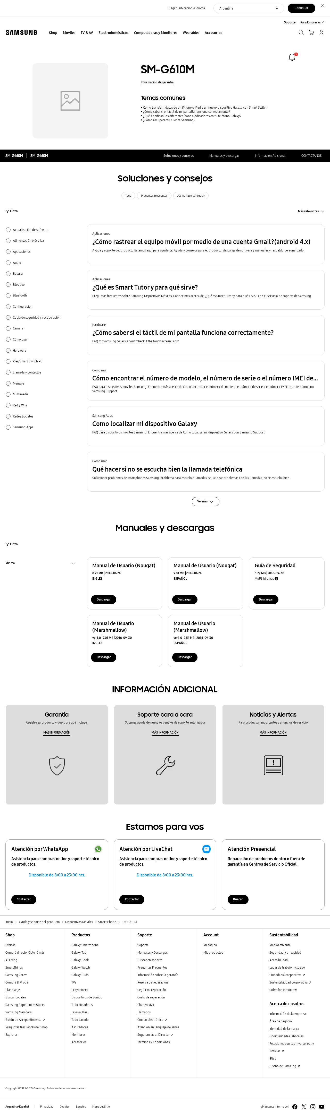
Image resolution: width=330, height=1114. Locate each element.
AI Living (11, 960)
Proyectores (79, 990)
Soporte (142, 945)
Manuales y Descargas (152, 952)
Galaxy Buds (79, 975)
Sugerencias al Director (153, 1035)
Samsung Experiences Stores (25, 1005)
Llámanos (144, 1012)
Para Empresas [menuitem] (310, 22)
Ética (272, 1058)
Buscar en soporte (149, 960)
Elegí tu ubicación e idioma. (187, 8)
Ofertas (10, 945)
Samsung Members (18, 1012)
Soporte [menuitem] (289, 22)
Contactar (24, 899)
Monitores (78, 1035)
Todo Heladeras (82, 1005)
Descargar (104, 599)
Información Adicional (270, 156)
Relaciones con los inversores (290, 1044)
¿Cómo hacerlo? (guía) (191, 195)
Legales (81, 1106)
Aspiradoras (79, 1027)
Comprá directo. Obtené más (24, 952)
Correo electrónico (150, 1020)
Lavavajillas (79, 1012)
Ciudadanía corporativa (285, 975)
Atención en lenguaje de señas (158, 1027)
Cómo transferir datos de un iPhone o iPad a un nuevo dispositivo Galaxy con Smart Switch (205, 107)
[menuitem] (53, 33)
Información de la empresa (287, 1014)
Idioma (10, 563)
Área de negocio (280, 1021)
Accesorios (78, 1042)
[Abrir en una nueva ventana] (295, 1106)
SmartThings (14, 967)
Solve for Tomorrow (283, 990)
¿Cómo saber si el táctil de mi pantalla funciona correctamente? (186, 112)
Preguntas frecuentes (154, 195)
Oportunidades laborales (286, 1036)
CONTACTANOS (311, 156)
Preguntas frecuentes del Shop (26, 1027)
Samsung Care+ (16, 975)
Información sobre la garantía (157, 975)
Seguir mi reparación (151, 990)
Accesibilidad (278, 960)
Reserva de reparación (152, 982)
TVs (73, 982)
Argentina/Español (17, 1106)
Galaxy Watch (80, 967)
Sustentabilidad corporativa (288, 982)
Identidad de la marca (284, 1029)
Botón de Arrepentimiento (23, 1020)
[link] (292, 57)
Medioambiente (280, 945)
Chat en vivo (145, 1005)
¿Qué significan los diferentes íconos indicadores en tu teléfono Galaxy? (192, 116)
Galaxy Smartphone (84, 945)
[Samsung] (21, 32)
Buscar (238, 899)
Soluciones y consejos (178, 156)
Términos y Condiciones (153, 1042)
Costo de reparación (151, 997)
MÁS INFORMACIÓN (56, 732)
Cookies (65, 1106)
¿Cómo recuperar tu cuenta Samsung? (169, 120)
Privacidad (46, 1106)
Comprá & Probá (16, 982)
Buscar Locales (15, 997)
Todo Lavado (80, 1020)
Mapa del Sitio (101, 1106)
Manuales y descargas (224, 156)
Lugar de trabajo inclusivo (287, 967)
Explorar (11, 1035)
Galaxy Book (80, 960)
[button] (206, 244)
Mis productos (213, 952)
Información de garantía (157, 82)
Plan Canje (12, 990)
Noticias (275, 1051)
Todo (128, 195)
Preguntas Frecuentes (152, 967)
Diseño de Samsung (283, 1066)
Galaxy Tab (78, 952)
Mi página (210, 945)
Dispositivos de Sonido (86, 997)
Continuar (301, 8)
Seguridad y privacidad (285, 952)
